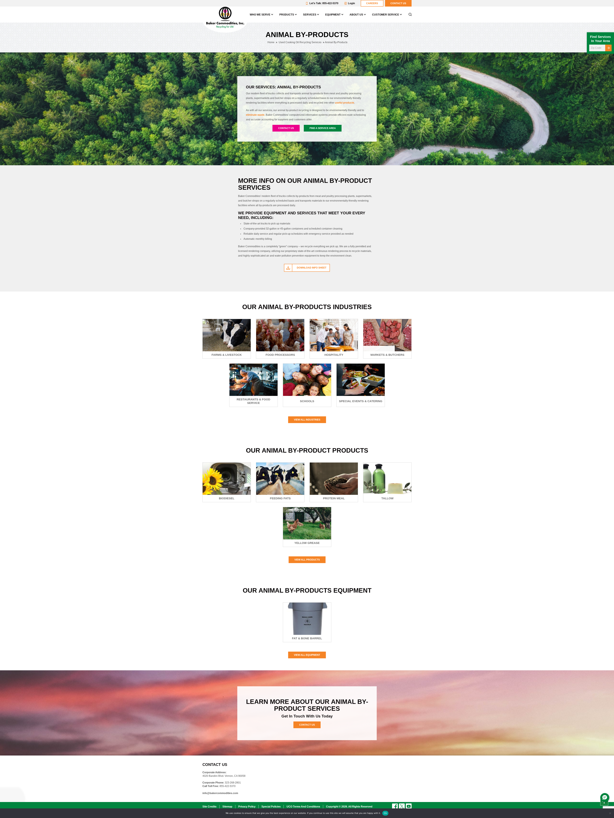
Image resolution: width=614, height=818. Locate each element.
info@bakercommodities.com (220, 793)
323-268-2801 (233, 782)
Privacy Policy (247, 806)
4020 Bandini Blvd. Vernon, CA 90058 (223, 776)
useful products (344, 102)
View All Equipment (307, 655)
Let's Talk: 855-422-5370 (323, 3)
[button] (604, 797)
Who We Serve (260, 14)
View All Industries (307, 419)
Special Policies (271, 806)
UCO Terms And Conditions (303, 806)
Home (271, 42)
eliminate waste (255, 114)
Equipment (333, 14)
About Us (356, 14)
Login (351, 3)
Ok (385, 813)
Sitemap (227, 806)
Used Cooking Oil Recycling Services (300, 42)
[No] (610, 813)
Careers (372, 3)
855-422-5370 (228, 786)
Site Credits (209, 806)
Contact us (398, 3)
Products (286, 14)
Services (309, 14)
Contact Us (286, 128)
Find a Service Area (323, 128)
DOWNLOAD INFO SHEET (311, 267)
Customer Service (385, 14)
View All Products (307, 559)
